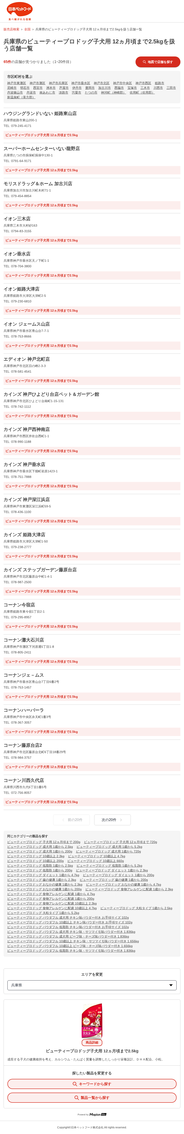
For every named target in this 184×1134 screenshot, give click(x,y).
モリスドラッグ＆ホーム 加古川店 (38, 183)
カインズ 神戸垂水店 (24, 464)
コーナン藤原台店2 (23, 745)
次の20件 (109, 820)
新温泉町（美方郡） (21, 97)
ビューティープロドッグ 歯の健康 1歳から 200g (114, 880)
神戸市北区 (102, 83)
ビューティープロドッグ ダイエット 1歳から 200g (118, 875)
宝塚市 (132, 88)
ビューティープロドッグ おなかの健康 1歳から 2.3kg (44, 884)
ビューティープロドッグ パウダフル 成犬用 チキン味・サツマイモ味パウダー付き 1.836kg (71, 932)
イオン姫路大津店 (21, 288)
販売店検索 (11, 29)
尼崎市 (12, 88)
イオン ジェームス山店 (27, 324)
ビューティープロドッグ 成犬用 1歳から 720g (108, 851)
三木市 (145, 88)
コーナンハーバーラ (24, 710)
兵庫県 (16, 985)
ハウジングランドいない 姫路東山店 (40, 113)
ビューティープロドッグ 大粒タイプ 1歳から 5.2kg (43, 913)
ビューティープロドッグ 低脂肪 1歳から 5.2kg (109, 865)
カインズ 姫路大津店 (24, 534)
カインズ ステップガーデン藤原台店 (40, 569)
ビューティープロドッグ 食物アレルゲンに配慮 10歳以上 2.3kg (52, 903)
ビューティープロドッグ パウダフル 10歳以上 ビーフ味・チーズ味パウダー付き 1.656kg (70, 946)
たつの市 (91, 92)
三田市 (171, 88)
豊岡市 (90, 88)
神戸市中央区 (122, 83)
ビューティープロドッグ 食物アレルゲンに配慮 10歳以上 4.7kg (52, 908)
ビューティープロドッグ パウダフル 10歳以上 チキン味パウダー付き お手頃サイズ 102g (69, 922)
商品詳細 (92, 1042)
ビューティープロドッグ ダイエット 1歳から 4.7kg (43, 875)
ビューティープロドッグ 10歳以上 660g (95, 861)
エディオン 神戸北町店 (27, 359)
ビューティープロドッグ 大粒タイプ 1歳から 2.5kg (136, 908)
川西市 (158, 88)
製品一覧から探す (95, 1098)
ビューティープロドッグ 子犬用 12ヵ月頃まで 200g (43, 842)
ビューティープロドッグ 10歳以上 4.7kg (96, 856)
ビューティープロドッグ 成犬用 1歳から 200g (39, 851)
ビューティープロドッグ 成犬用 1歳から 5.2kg (109, 846)
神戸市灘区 (37, 83)
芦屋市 (64, 88)
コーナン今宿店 (19, 604)
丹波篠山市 (15, 92)
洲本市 (51, 88)
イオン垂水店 (17, 253)
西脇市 (119, 88)
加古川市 (104, 88)
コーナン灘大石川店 (24, 639)
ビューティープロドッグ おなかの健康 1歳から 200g (44, 889)
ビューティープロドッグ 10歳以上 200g (35, 861)
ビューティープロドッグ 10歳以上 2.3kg (35, 856)
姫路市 (159, 83)
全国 (27, 29)
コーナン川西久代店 (24, 780)
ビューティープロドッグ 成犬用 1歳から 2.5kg (40, 846)
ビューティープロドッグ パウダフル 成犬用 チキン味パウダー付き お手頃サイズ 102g (68, 917)
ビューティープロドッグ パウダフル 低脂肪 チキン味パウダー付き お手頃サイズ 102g (68, 927)
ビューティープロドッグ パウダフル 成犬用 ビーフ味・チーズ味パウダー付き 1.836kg (68, 936)
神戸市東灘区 (16, 83)
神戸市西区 (143, 83)
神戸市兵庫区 (58, 83)
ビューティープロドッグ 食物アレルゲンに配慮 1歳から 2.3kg (129, 889)
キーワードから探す (95, 1084)
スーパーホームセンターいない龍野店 (42, 148)
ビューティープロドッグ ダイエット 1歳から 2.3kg (112, 870)
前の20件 (75, 820)
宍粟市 (76, 92)
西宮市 (38, 88)
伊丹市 (77, 88)
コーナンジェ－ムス (24, 675)
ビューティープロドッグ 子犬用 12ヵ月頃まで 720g (120, 842)
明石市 (25, 88)
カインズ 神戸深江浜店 (27, 499)
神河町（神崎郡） (113, 92)
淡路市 (63, 92)
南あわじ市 (47, 92)
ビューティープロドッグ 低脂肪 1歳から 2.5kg (40, 865)
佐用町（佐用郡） (142, 92)
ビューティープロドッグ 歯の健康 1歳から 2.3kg (41, 880)
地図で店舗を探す (160, 62)
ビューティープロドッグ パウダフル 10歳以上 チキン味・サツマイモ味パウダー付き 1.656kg (73, 941)
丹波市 (31, 92)
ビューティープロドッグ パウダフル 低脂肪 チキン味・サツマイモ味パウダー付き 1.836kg (71, 950)
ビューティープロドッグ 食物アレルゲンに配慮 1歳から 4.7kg (51, 894)
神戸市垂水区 (80, 83)
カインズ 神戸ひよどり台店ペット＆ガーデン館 (51, 394)
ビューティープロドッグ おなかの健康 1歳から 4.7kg (123, 884)
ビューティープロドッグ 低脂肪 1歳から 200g (39, 870)
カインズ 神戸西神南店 (27, 429)
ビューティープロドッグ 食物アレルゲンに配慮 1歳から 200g (50, 898)
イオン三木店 (17, 218)
